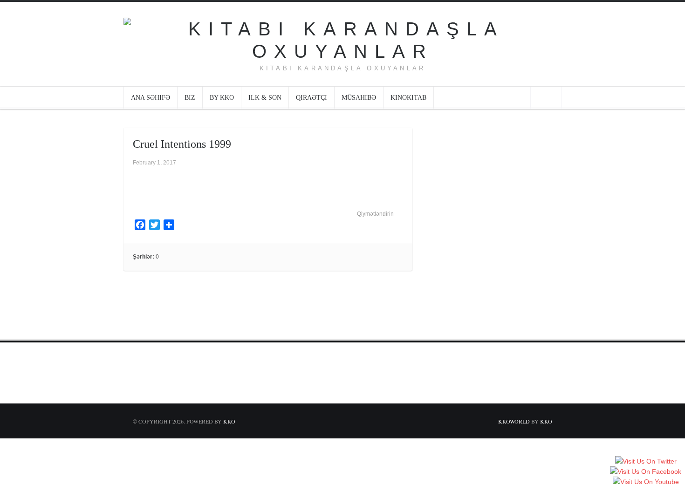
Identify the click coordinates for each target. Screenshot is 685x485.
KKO (229, 421)
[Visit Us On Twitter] (646, 461)
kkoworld (514, 421)
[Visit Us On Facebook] (645, 472)
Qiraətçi (311, 97)
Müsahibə (359, 97)
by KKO (222, 97)
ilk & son (264, 97)
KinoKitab (408, 97)
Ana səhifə (150, 97)
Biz (190, 97)
